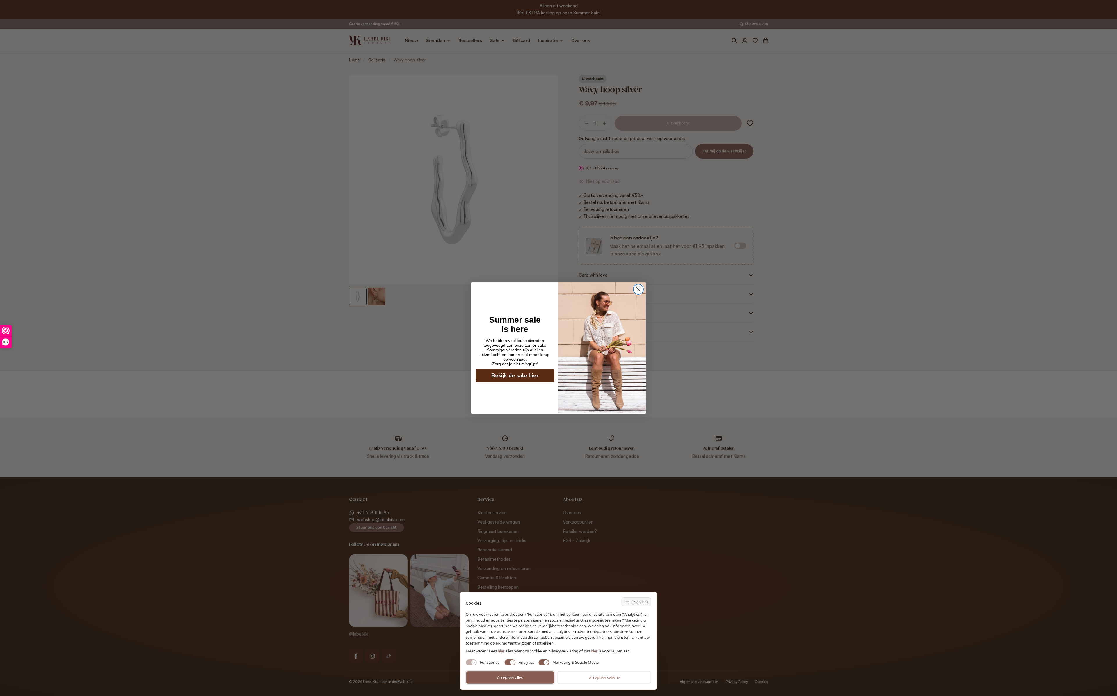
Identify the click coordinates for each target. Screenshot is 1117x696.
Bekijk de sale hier (515, 375)
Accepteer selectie (604, 677)
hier (594, 651)
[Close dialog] (638, 289)
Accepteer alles (510, 677)
